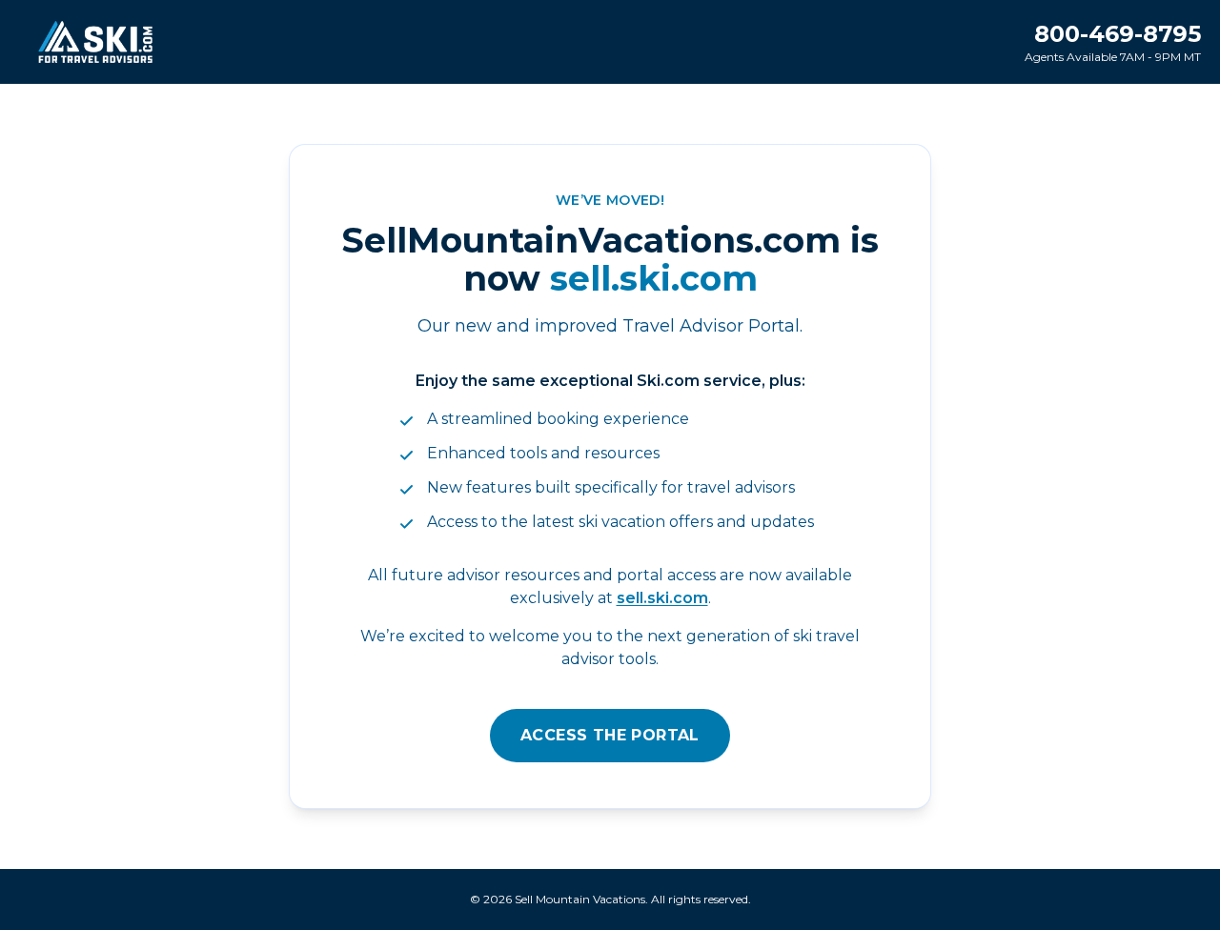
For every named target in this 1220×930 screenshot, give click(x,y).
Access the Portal (610, 735)
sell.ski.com (662, 598)
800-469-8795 (1117, 34)
